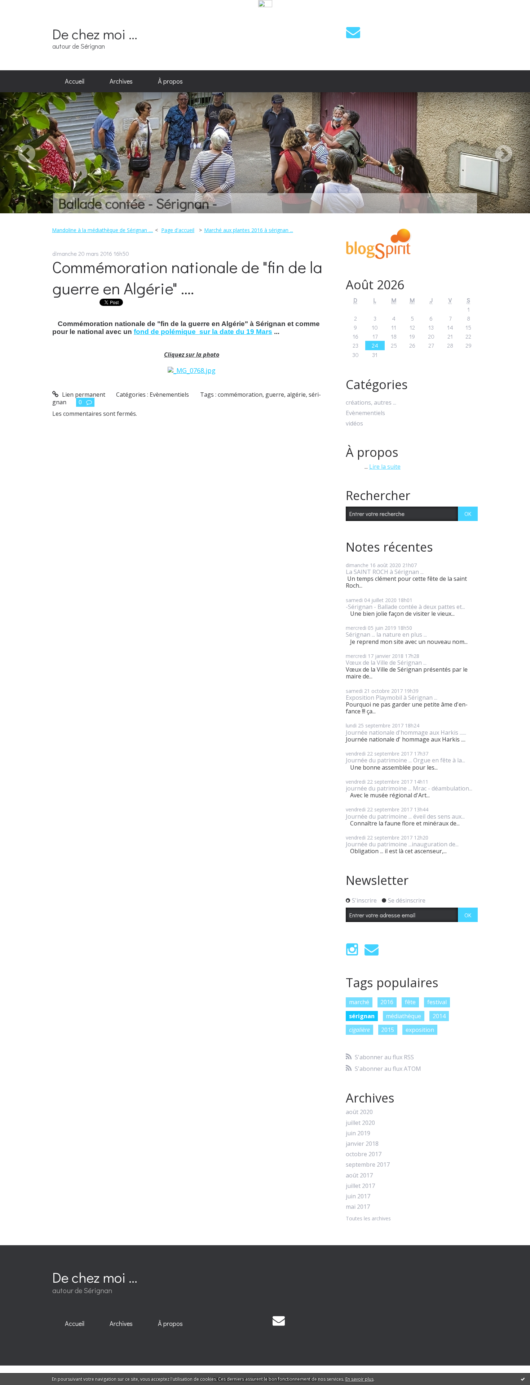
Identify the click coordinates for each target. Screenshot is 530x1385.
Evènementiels (169, 394)
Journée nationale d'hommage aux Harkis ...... (406, 732)
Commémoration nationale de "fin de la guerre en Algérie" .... (187, 277)
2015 (387, 1030)
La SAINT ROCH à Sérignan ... (385, 572)
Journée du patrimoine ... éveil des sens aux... (405, 816)
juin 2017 (358, 1196)
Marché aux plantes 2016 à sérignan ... (248, 230)
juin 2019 (358, 1133)
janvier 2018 (362, 1143)
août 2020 (359, 1112)
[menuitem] (74, 81)
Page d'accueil (177, 230)
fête (410, 1002)
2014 (439, 1016)
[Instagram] (352, 950)
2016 (386, 1002)
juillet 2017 (360, 1186)
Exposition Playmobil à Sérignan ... (391, 698)
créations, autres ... (371, 402)
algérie (296, 394)
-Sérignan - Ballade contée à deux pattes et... (405, 607)
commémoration (240, 394)
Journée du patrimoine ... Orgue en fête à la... (405, 760)
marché (359, 1002)
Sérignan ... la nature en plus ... (386, 634)
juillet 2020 (360, 1122)
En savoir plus (359, 1379)
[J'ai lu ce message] (523, 1379)
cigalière (359, 1030)
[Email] (353, 32)
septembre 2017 (368, 1164)
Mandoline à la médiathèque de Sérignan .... (102, 230)
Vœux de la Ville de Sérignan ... (386, 663)
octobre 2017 (363, 1154)
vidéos (354, 423)
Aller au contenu (26, 15)
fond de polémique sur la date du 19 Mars (203, 331)
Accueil (74, 81)
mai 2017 (358, 1206)
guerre (274, 394)
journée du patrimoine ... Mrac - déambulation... (409, 788)
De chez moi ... (94, 33)
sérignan (362, 1016)
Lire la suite (385, 467)
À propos (170, 81)
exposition (420, 1030)
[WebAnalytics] (265, 4)
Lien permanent (83, 394)
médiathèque (403, 1016)
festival (437, 1002)
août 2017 (359, 1175)
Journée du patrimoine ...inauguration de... (402, 844)
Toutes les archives (368, 1219)
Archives (121, 81)
